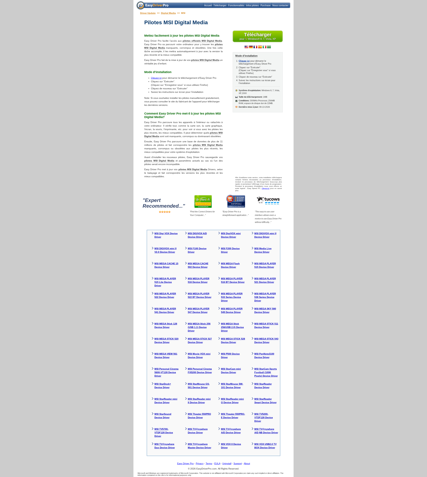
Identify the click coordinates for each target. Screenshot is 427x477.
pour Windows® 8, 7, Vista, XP (258, 36)
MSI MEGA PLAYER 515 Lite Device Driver (165, 282)
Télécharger (220, 5)
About (247, 463)
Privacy (199, 463)
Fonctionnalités (236, 5)
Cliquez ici (156, 78)
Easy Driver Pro (185, 463)
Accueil (208, 5)
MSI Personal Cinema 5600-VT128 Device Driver (166, 372)
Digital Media (168, 13)
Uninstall (226, 463)
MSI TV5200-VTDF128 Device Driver (263, 417)
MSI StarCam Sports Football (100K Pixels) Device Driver (266, 372)
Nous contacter (280, 5)
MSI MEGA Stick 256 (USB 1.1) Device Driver (199, 327)
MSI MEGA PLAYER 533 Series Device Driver (232, 297)
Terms (209, 463)
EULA (217, 463)
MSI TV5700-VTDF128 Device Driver (163, 432)
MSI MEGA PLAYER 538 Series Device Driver (265, 297)
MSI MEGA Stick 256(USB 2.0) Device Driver (232, 327)
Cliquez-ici (265, 188)
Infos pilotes (252, 5)
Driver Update (148, 13)
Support (238, 463)
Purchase (266, 5)
